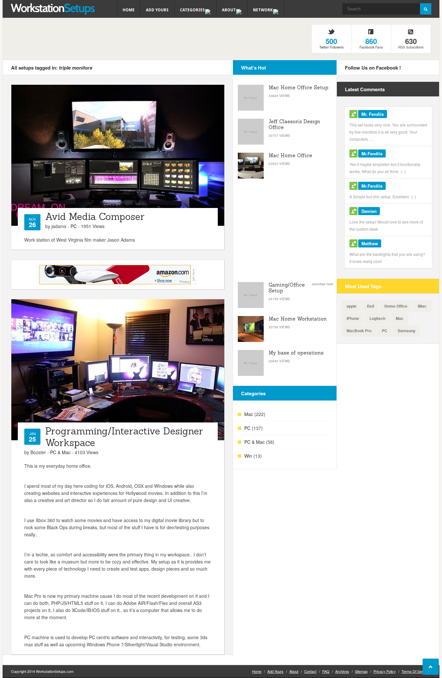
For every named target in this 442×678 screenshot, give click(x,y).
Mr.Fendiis (371, 153)
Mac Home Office (290, 155)
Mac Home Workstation (298, 319)
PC (74, 226)
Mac (248, 414)
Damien (369, 211)
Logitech (377, 318)
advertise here (322, 284)
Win (248, 456)
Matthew (369, 243)
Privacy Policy (384, 671)
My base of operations (296, 353)
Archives (342, 671)
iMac (422, 306)
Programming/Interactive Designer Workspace (124, 437)
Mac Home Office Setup (298, 87)
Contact (310, 671)
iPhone (353, 318)
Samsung (406, 331)
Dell (370, 306)
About (293, 671)
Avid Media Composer (95, 217)
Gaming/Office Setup (287, 288)
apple (352, 306)
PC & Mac (60, 452)
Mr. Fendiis (372, 114)
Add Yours (157, 10)
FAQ (325, 671)
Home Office (395, 306)
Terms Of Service (415, 671)
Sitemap (361, 671)
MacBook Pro (359, 331)
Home (129, 10)
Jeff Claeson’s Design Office (294, 124)
